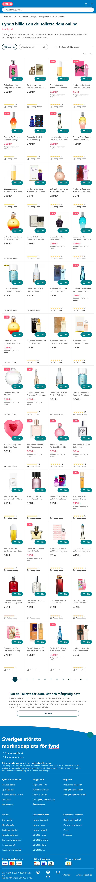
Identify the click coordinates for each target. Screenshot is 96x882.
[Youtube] (58, 872)
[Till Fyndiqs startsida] (7, 4)
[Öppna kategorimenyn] (92, 4)
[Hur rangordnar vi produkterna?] (56, 47)
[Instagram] (48, 872)
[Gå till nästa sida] (87, 679)
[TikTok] (38, 872)
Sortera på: (64, 47)
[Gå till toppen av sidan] (90, 735)
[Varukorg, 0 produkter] (86, 4)
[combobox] (48, 9)
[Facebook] (48, 876)
